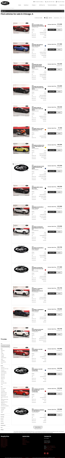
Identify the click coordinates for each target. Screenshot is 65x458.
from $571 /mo (59, 65)
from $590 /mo (59, 167)
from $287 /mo (59, 268)
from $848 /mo (59, 146)
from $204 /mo (59, 25)
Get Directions (46, 443)
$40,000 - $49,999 (4, 441)
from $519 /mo (59, 411)
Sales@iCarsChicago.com (48, 449)
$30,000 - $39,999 (4, 440)
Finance (33, 5)
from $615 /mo (59, 87)
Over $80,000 (3, 446)
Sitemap (59, 457)
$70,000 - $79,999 (4, 445)
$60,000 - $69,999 (4, 444)
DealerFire (23, 457)
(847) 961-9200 (49, 446)
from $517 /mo (59, 248)
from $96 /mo (59, 129)
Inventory (26, 5)
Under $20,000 (3, 438)
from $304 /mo (59, 370)
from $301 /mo (59, 227)
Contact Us (61, 5)
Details (59, 29)
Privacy (56, 457)
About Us (24, 443)
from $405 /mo (59, 208)
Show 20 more (38, 427)
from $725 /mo (59, 108)
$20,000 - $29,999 (4, 439)
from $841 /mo (59, 188)
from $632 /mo (59, 289)
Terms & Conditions (52, 5)
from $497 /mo (59, 330)
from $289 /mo (59, 45)
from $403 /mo (59, 350)
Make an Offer (52, 29)
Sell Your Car (42, 5)
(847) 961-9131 (49, 448)
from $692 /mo (59, 310)
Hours (54, 446)
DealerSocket (30, 457)
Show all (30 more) (38, 428)
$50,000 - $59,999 (4, 443)
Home (19, 5)
